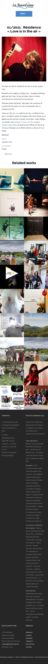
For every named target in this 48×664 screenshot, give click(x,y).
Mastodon (29, 632)
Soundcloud (30, 644)
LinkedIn (29, 635)
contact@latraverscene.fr (10, 644)
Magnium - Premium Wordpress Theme (21, 657)
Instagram (29, 641)
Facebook (29, 638)
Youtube (29, 647)
